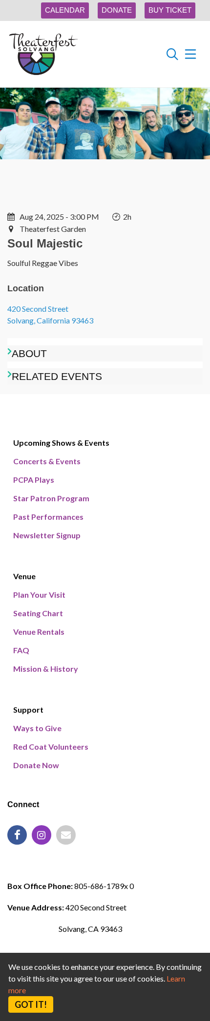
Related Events (57, 376)
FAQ (21, 650)
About (29, 353)
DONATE (117, 10)
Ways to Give (37, 728)
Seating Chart (38, 613)
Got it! (31, 1004)
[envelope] (66, 835)
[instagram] (41, 835)
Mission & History (45, 668)
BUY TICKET (169, 10)
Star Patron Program (51, 498)
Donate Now (36, 765)
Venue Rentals (38, 631)
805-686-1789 (41, 862)
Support (28, 709)
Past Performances (48, 516)
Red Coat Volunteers (50, 746)
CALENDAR (65, 10)
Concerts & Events (47, 461)
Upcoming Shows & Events (61, 442)
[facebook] (17, 835)
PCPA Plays (33, 479)
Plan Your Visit (39, 594)
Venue (24, 576)
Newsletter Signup (47, 535)
